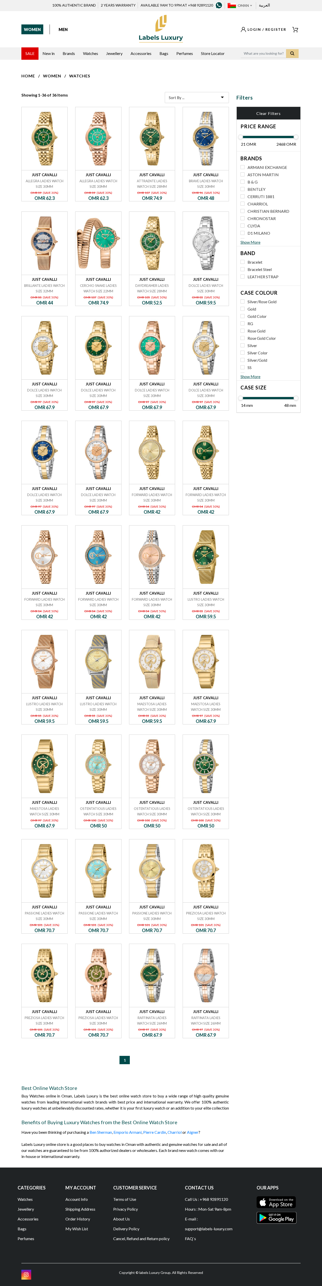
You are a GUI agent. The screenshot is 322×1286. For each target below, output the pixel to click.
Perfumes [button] (184, 53)
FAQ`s (190, 1238)
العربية (264, 5)
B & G (253, 182)
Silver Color (258, 353)
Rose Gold (256, 331)
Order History (77, 1218)
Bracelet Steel (260, 269)
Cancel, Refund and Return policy (141, 1238)
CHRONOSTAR (262, 218)
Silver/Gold (257, 360)
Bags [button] (163, 53)
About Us (121, 1218)
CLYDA (254, 226)
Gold (252, 309)
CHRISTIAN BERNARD (268, 211)
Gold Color (257, 316)
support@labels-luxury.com (208, 1228)
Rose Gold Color (262, 338)
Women (32, 29)
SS (250, 367)
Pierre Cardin (154, 1132)
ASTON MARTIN (263, 174)
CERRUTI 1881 (261, 196)
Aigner (192, 1132)
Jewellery (26, 1209)
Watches (79, 75)
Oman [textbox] (243, 5)
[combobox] (245, 5)
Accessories (28, 1218)
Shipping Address (80, 1209)
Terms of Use (124, 1199)
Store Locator (213, 53)
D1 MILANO (259, 233)
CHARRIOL (258, 204)
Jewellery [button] (114, 53)
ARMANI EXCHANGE (267, 167)
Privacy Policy (125, 1209)
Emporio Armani (127, 1132)
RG (250, 323)
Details (44, 107)
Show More (250, 242)
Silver (252, 345)
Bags (22, 1228)
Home (28, 75)
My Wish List (76, 1228)
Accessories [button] (141, 53)
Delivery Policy (126, 1228)
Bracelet (255, 262)
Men (63, 29)
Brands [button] (69, 53)
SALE (29, 53)
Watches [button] (90, 53)
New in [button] (49, 53)
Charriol (175, 1132)
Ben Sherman (101, 1132)
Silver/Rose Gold (262, 301)
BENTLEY (256, 189)
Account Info (76, 1199)
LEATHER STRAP (263, 276)
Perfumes (26, 1238)
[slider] (240, 136)
